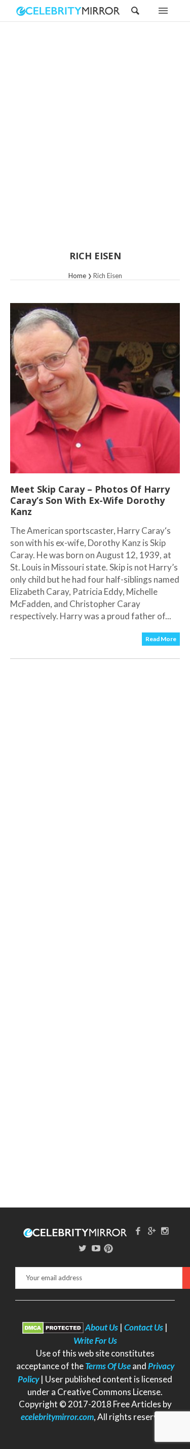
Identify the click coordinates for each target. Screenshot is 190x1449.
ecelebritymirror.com (57, 1416)
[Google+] (151, 1230)
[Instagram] (165, 1230)
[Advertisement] (95, 142)
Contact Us (143, 1327)
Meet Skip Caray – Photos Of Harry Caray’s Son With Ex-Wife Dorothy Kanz (90, 500)
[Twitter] (83, 1248)
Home (77, 275)
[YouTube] (96, 1248)
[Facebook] (138, 1230)
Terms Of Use (108, 1366)
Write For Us (95, 1340)
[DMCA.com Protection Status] (53, 1327)
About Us (101, 1327)
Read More (160, 639)
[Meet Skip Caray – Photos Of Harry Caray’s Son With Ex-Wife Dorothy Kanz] (95, 388)
